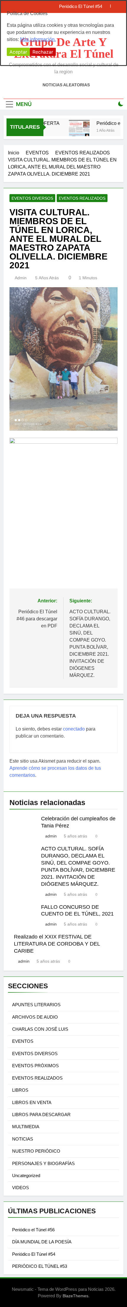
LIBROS (20, 1090)
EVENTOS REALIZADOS (82, 198)
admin (21, 277)
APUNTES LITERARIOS (36, 1004)
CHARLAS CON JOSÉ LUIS (40, 1029)
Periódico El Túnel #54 (33, 1254)
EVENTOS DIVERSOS (32, 198)
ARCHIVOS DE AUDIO (35, 1017)
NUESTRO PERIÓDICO (36, 1151)
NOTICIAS (22, 1138)
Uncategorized (26, 1175)
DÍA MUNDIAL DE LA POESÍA (41, 1241)
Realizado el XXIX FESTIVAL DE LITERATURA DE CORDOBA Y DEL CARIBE (57, 944)
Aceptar (18, 52)
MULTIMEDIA (25, 1126)
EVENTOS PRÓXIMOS (35, 1065)
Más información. (38, 39)
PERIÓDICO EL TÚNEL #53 (39, 1266)
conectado (74, 728)
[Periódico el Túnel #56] (76, 131)
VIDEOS (20, 1187)
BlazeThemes (75, 1295)
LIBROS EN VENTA (31, 1102)
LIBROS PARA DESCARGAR (41, 1114)
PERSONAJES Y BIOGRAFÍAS (43, 1163)
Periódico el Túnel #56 (33, 1229)
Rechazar (42, 52)
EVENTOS (22, 1041)
